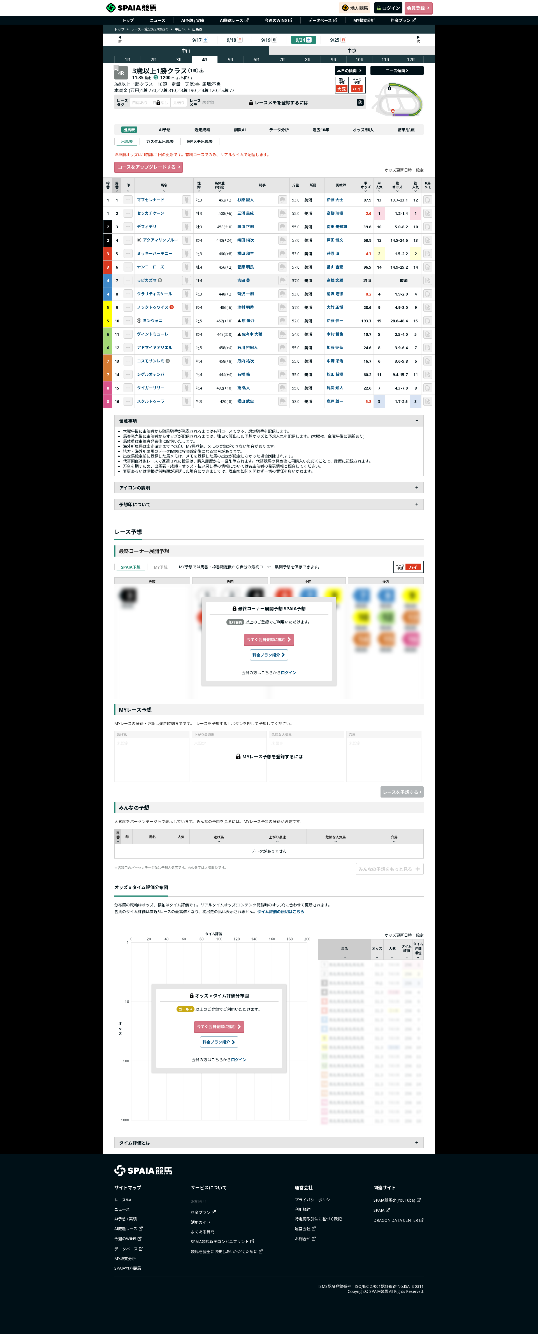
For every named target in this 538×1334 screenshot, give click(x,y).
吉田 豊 (243, 280)
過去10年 (321, 129)
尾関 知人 (335, 387)
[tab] (127, 141)
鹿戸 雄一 (335, 401)
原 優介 (248, 320)
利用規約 (302, 1209)
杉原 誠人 (245, 199)
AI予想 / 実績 (192, 20)
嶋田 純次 (245, 240)
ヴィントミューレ (152, 334)
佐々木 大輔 (252, 334)
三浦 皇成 (245, 213)
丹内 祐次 (245, 361)
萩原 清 (333, 253)
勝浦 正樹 (245, 226)
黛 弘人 (243, 387)
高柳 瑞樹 (335, 213)
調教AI (240, 129)
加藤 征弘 (335, 347)
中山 (186, 50)
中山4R (180, 29)
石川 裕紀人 (247, 347)
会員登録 (416, 7)
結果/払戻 (406, 129)
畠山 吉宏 (335, 266)
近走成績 (202, 129)
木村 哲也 (335, 334)
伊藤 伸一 (335, 320)
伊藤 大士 (335, 199)
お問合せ (302, 1238)
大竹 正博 (335, 307)
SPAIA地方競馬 (127, 1268)
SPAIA (379, 1210)
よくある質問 (202, 1232)
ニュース (157, 20)
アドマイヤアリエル (154, 347)
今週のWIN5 (276, 20)
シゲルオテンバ (150, 374)
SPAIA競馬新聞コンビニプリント (220, 1241)
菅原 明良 (245, 266)
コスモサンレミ (150, 361)
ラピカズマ (147, 280)
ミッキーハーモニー (154, 253)
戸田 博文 (335, 240)
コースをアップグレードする (147, 166)
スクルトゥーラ (150, 401)
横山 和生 (245, 253)
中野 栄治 (335, 361)
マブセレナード (150, 199)
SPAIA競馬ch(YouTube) (394, 1200)
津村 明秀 (245, 307)
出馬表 (129, 129)
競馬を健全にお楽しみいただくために (224, 1251)
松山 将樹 (335, 374)
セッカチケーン (150, 213)
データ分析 (279, 129)
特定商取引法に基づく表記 (318, 1219)
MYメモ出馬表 (200, 141)
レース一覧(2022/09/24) (149, 29)
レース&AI (123, 1200)
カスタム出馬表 (160, 141)
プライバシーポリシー (314, 1200)
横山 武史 (245, 401)
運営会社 (302, 1228)
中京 (351, 50)
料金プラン (401, 20)
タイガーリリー (150, 387)
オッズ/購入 (363, 129)
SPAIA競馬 (378, 1291)
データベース (320, 20)
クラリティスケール (154, 293)
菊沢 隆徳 (335, 293)
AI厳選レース (231, 20)
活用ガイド (200, 1222)
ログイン (391, 7)
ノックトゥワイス (152, 307)
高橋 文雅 (335, 280)
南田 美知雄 (337, 226)
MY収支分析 (364, 20)
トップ (128, 20)
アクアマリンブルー (160, 240)
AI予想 (165, 129)
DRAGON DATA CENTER (396, 1220)
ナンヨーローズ (150, 266)
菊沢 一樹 (245, 293)
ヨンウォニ (153, 320)
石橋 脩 (243, 374)
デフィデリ (147, 226)
